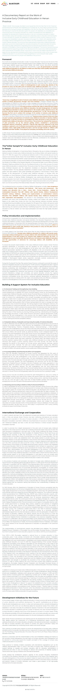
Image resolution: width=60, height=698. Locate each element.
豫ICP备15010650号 (45, 677)
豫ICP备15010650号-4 (30, 689)
